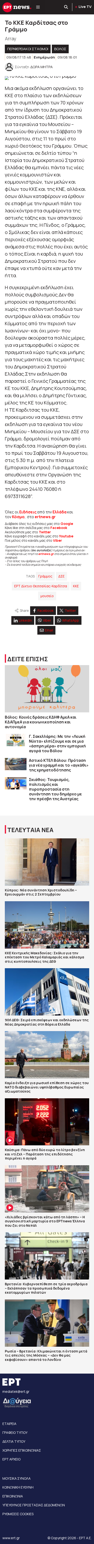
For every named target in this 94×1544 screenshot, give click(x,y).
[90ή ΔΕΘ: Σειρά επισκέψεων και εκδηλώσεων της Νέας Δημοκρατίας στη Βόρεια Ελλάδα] (47, 991)
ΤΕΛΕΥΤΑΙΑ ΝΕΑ (30, 830)
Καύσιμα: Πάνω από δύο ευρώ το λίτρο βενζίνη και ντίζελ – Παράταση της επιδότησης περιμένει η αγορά (45, 1153)
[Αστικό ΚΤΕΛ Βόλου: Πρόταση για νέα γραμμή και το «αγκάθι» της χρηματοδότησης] (16, 764)
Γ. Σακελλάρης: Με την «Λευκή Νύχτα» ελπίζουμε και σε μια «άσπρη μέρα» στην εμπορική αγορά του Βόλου (57, 743)
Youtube (66, 536)
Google (66, 523)
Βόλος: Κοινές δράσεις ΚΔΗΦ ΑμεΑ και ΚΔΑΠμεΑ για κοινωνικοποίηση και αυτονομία (40, 722)
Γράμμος (45, 576)
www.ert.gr (11, 1538)
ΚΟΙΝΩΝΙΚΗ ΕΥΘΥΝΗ (18, 1487)
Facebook (58, 527)
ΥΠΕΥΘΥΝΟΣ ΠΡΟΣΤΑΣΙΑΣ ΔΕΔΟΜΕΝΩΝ (33, 1505)
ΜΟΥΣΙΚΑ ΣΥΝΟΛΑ (16, 1478)
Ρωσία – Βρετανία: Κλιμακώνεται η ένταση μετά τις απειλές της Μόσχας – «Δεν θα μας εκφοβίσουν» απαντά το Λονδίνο (46, 1355)
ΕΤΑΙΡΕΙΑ (9, 1423)
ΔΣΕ (61, 576)
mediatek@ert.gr (15, 1391)
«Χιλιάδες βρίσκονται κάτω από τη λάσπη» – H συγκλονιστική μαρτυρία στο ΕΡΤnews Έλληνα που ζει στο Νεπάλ (45, 1221)
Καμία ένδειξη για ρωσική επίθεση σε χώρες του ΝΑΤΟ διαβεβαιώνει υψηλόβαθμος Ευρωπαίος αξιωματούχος (47, 1087)
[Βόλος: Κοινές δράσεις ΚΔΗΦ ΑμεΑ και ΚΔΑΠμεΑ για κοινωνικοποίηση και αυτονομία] (47, 688)
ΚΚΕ (76, 586)
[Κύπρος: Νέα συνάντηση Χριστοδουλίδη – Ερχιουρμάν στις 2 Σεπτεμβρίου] (47, 862)
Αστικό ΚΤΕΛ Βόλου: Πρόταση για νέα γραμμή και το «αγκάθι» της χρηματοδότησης (58, 765)
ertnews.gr (46, 554)
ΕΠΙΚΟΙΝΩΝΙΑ (12, 1496)
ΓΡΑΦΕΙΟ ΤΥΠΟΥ (14, 1432)
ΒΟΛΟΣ (60, 48)
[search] (66, 7)
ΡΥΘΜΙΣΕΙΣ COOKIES (18, 1514)
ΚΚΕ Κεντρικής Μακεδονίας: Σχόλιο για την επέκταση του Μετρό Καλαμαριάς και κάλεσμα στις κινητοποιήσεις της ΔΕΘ (44, 957)
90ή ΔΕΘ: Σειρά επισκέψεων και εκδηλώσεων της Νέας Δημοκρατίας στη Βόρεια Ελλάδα (47, 1022)
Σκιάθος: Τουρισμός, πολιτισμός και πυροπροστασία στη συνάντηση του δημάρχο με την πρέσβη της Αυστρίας (55, 789)
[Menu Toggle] (38, 7)
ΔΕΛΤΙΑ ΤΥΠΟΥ (13, 1441)
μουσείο (47, 596)
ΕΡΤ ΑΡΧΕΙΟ (11, 1459)
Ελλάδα (60, 512)
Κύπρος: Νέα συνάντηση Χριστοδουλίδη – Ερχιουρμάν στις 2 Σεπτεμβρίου (41, 892)
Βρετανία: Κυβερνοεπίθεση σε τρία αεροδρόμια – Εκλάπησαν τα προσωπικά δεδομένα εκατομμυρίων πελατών (46, 1288)
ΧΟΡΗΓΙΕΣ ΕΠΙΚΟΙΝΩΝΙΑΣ (21, 1450)
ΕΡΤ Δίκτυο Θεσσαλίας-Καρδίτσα (40, 586)
